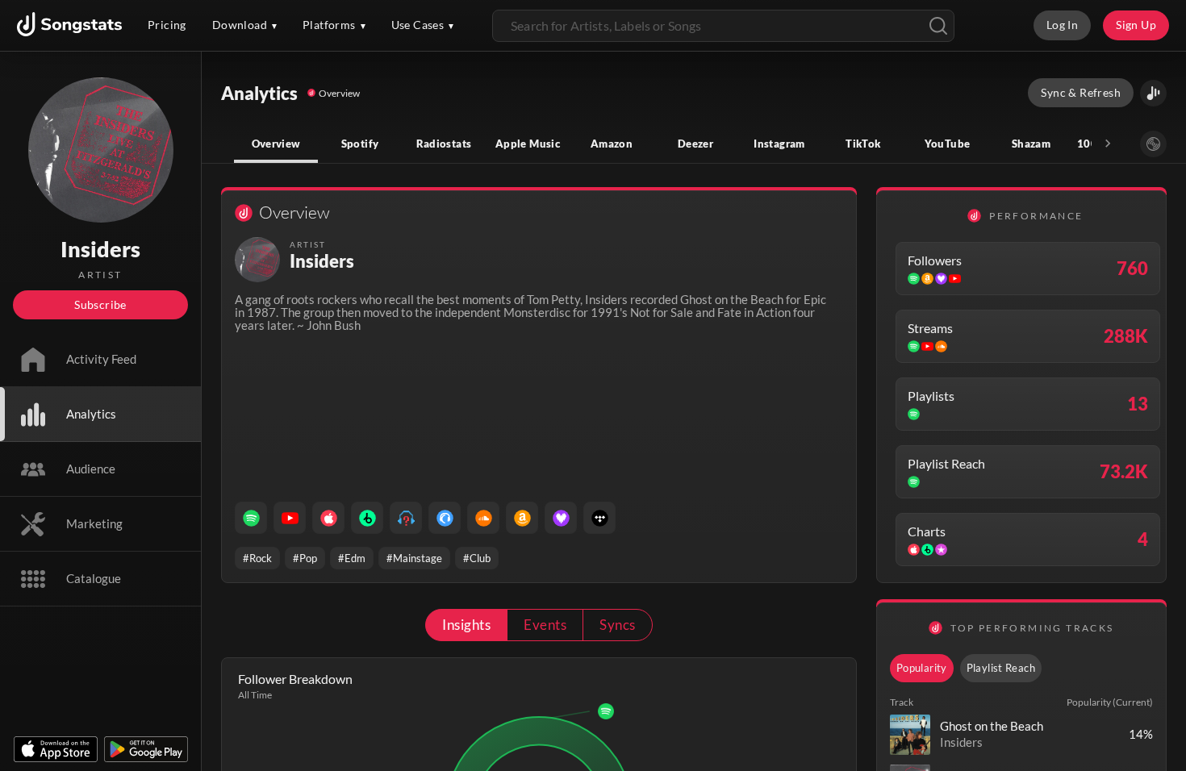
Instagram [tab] (779, 143)
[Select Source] (1153, 144)
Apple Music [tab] (527, 143)
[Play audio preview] (910, 734)
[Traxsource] (444, 518)
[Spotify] (251, 518)
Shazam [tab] (1031, 143)
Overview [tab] (276, 143)
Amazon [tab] (612, 143)
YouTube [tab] (948, 143)
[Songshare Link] (1153, 93)
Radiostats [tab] (444, 143)
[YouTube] (290, 518)
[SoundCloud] (483, 518)
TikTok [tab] (863, 143)
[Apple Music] (328, 518)
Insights (466, 624)
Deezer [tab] (695, 143)
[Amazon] (522, 518)
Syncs (617, 624)
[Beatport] (367, 518)
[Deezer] (561, 518)
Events (545, 624)
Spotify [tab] (360, 143)
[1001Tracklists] (406, 518)
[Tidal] (599, 518)
